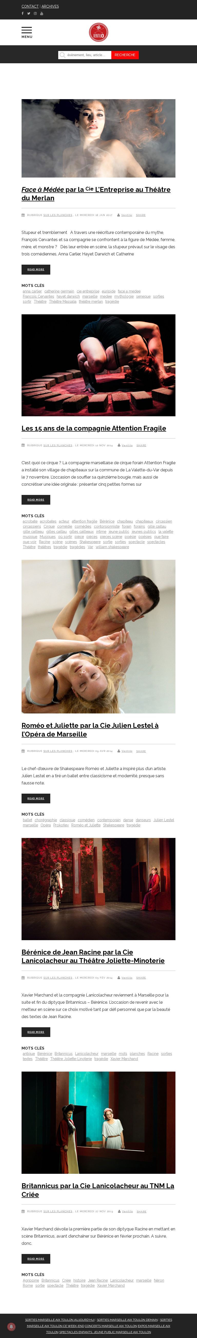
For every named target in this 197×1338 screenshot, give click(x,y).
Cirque (49, 526)
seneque (143, 296)
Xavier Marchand (124, 1059)
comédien (86, 820)
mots (123, 1054)
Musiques (48, 537)
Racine (44, 542)
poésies (145, 537)
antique (29, 1054)
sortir (27, 301)
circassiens (32, 526)
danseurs (143, 820)
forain (126, 526)
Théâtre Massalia (62, 301)
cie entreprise (88, 291)
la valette (166, 532)
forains (139, 526)
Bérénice (107, 521)
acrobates (48, 521)
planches (137, 1054)
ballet (27, 820)
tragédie (112, 301)
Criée (66, 1280)
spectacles (156, 542)
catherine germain (59, 291)
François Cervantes (38, 296)
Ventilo (126, 215)
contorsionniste (107, 526)
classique (67, 820)
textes (28, 1059)
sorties (158, 296)
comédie (64, 526)
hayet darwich (68, 296)
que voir (29, 542)
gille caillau (156, 526)
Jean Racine (98, 1280)
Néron (159, 1280)
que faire (161, 537)
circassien (164, 521)
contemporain (109, 820)
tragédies (77, 547)
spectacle (137, 542)
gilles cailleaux (81, 532)
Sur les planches (57, 215)
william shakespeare (112, 547)
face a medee (129, 291)
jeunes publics (144, 532)
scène (58, 542)
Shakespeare (90, 542)
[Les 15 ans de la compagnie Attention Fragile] (98, 366)
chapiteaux (144, 521)
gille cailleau (33, 532)
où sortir (65, 537)
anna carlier (32, 291)
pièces (91, 537)
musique (30, 537)
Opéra (46, 825)
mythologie (124, 296)
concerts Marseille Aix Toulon (111, 1326)
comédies (83, 526)
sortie (107, 542)
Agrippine (31, 1280)
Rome (28, 1285)
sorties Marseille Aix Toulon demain (127, 1320)
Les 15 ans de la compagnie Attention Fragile (94, 428)
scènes (71, 542)
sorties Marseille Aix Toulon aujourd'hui (60, 1320)
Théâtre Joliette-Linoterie (71, 1059)
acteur (64, 521)
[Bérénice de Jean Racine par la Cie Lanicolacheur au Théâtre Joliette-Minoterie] (98, 890)
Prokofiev (61, 825)
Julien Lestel (163, 820)
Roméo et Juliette (86, 825)
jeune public (119, 532)
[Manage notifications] (11, 1327)
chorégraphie (46, 820)
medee (106, 296)
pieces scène (111, 537)
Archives (50, 6)
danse (128, 820)
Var (90, 547)
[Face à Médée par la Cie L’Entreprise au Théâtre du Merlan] (98, 139)
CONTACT (30, 6)
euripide (108, 291)
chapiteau (125, 521)
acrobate (30, 521)
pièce (79, 537)
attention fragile (84, 521)
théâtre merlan (91, 301)
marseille (89, 296)
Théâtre (40, 301)
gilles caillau (56, 532)
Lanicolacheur (86, 1054)
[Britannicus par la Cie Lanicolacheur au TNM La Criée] (98, 1124)
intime (101, 532)
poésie (130, 537)
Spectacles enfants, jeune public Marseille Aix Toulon (105, 1332)
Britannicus (64, 1054)
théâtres (44, 547)
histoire (79, 1280)
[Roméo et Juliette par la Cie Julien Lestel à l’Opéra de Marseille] (98, 637)
